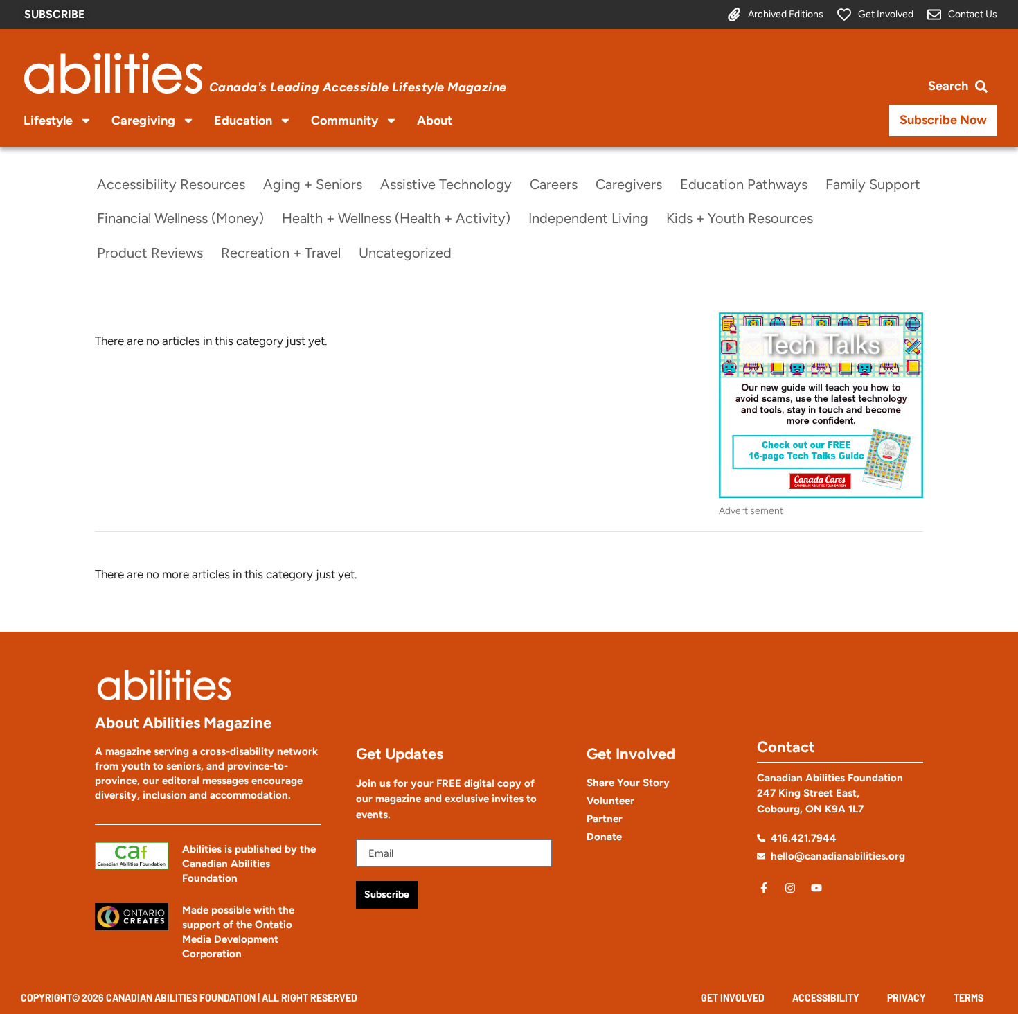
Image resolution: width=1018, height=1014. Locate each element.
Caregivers (629, 184)
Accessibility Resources (171, 184)
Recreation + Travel (281, 252)
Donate (604, 836)
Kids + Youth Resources (739, 218)
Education (243, 120)
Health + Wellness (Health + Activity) (396, 218)
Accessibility (825, 998)
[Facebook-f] (764, 888)
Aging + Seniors (312, 184)
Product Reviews (150, 252)
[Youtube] (816, 888)
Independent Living (588, 218)
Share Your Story (628, 782)
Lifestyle (48, 120)
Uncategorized (405, 252)
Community (344, 120)
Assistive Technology (446, 184)
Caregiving (143, 120)
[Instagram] (790, 888)
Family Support (872, 184)
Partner (605, 818)
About (434, 120)
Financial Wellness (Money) (180, 218)
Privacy (906, 998)
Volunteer (610, 800)
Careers (554, 184)
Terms (968, 998)
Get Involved (733, 998)
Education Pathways (743, 184)
